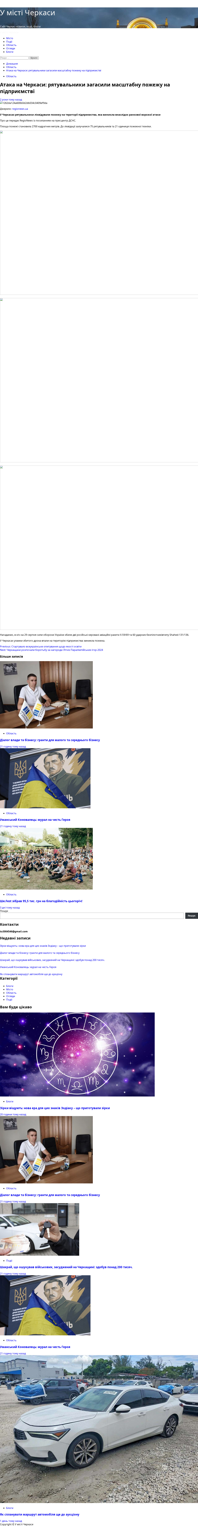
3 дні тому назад (10, 907)
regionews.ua (20, 108)
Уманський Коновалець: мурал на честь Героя (35, 820)
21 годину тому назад (13, 746)
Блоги (9, 51)
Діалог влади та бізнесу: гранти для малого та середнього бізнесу (50, 740)
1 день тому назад (11, 1521)
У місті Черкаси (27, 12)
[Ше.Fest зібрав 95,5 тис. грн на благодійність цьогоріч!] (46, 888)
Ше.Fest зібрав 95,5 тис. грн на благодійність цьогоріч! (41, 901)
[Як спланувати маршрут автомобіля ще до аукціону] (99, 1502)
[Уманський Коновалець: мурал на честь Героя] (45, 807)
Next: (51, 650)
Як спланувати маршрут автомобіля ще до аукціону (31, 974)
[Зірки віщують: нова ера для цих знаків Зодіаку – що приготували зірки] (77, 1095)
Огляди (10, 48)
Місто (9, 38)
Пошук (4, 911)
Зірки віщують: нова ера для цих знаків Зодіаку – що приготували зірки (43, 945)
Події (9, 41)
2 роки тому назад (11, 99)
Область (11, 45)
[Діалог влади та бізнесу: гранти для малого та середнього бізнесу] (46, 727)
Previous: (41, 646)
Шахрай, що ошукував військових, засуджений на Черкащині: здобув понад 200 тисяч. (52, 960)
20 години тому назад (13, 1114)
